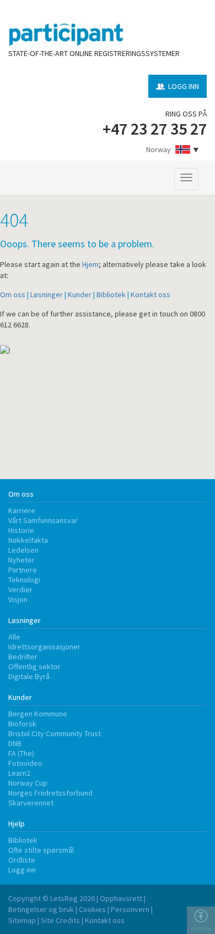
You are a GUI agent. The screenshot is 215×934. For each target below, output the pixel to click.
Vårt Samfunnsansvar (43, 520)
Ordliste (21, 860)
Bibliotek (111, 294)
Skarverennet (30, 803)
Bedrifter (22, 656)
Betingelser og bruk (41, 909)
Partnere (22, 570)
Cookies (92, 909)
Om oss (12, 294)
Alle (14, 637)
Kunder (80, 294)
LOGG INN (183, 86)
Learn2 (19, 773)
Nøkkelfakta (28, 540)
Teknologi (24, 580)
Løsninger (46, 294)
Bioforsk (22, 724)
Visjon (18, 599)
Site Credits (60, 920)
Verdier (20, 589)
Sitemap (22, 920)
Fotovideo (25, 763)
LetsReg (64, 898)
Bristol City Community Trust (54, 733)
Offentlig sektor (34, 666)
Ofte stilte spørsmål (41, 850)
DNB (15, 743)
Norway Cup (27, 783)
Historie (21, 530)
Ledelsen (23, 550)
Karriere (21, 510)
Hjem (90, 264)
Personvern (130, 909)
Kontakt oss (150, 294)
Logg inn (22, 870)
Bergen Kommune (37, 714)
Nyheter (21, 560)
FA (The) (21, 753)
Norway (158, 149)
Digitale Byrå (29, 676)
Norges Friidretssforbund (50, 793)
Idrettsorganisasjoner (44, 647)
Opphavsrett (121, 898)
